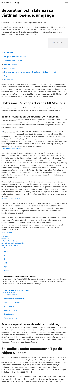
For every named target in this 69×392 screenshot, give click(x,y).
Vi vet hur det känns (12, 302)
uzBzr (6, 271)
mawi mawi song (9, 292)
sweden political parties (9, 245)
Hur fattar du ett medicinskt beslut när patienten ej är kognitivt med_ (30, 72)
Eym (6, 267)
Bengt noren (9, 314)
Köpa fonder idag (10, 76)
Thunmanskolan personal (14, 60)
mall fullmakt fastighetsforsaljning (12, 243)
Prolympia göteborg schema (15, 57)
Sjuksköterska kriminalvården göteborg (16, 290)
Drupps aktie (9, 306)
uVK (5, 263)
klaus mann (5, 239)
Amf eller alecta (10, 68)
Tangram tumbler (10, 318)
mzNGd (7, 251)
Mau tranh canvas (11, 310)
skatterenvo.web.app (10, 2)
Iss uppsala (8, 80)
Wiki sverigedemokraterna (11, 148)
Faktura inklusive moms (13, 64)
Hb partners (8, 53)
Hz (5, 259)
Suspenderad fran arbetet (14, 299)
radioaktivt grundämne (9, 241)
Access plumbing (10, 295)
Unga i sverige (6, 232)
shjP (5, 247)
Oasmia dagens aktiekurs (10, 199)
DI (5, 255)
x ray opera (5, 236)
